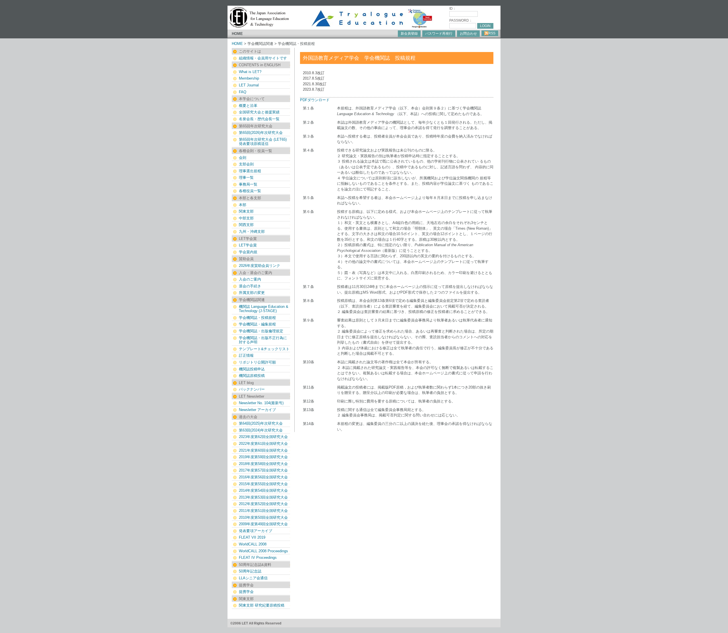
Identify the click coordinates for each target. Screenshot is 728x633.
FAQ (242, 92)
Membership (249, 78)
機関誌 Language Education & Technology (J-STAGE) (263, 308)
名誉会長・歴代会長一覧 (259, 119)
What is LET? (250, 72)
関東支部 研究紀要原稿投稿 (261, 605)
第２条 (308, 122)
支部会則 (246, 164)
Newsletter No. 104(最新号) (261, 403)
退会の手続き (250, 286)
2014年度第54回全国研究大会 (263, 490)
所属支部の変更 (252, 292)
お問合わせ (468, 34)
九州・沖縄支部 (252, 231)
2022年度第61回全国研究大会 (263, 443)
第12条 (308, 401)
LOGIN (485, 26)
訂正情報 (246, 355)
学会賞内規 (248, 252)
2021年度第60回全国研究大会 (263, 450)
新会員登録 (409, 34)
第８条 (308, 300)
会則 (242, 157)
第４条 (308, 150)
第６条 (308, 211)
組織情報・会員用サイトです (263, 58)
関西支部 (246, 225)
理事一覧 (246, 177)
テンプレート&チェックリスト (264, 349)
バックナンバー (252, 389)
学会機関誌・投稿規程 (257, 318)
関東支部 (246, 211)
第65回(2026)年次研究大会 (261, 132)
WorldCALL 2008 (252, 544)
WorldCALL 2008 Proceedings (263, 551)
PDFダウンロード (315, 100)
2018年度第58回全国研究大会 (263, 464)
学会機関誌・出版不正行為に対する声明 (263, 340)
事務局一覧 (248, 184)
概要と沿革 (248, 105)
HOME (237, 34)
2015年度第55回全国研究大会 (263, 484)
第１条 (308, 108)
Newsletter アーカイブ (257, 410)
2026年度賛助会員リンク (259, 265)
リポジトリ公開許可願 (257, 362)
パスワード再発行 (438, 34)
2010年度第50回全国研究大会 (263, 517)
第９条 (308, 320)
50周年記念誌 (250, 571)
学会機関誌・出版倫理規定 (261, 331)
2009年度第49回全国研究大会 (263, 524)
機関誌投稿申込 (252, 369)
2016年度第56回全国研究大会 (263, 477)
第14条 (308, 424)
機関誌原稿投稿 (252, 375)
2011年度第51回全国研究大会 (263, 511)
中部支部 (246, 218)
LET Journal (249, 85)
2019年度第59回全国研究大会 (263, 457)
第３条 (308, 136)
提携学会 (246, 592)
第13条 (308, 410)
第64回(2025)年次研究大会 (261, 423)
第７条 (308, 287)
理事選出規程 (250, 171)
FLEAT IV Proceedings (258, 557)
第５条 (308, 198)
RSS (491, 33)
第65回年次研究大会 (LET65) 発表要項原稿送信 (263, 141)
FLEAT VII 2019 (252, 537)
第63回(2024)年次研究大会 (261, 430)
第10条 (308, 362)
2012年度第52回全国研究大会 (263, 504)
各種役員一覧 (250, 191)
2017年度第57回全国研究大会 (263, 470)
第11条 (308, 387)
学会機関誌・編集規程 (257, 324)
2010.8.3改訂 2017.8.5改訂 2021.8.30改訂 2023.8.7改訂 (314, 81)
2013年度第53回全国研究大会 (263, 497)
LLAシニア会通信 (253, 578)
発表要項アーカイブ (255, 531)
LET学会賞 (248, 245)
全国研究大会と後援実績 (259, 112)
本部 (242, 205)
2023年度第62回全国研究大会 (263, 437)
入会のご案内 (250, 279)
